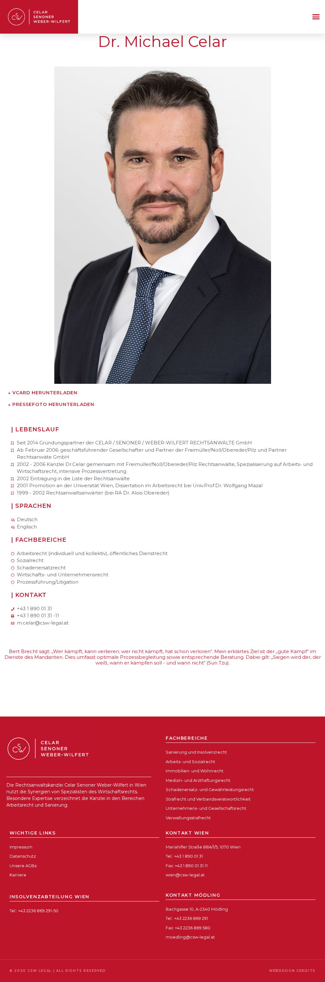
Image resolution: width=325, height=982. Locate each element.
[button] (316, 17)
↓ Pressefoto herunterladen (51, 404)
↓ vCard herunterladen (42, 393)
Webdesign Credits (292, 971)
